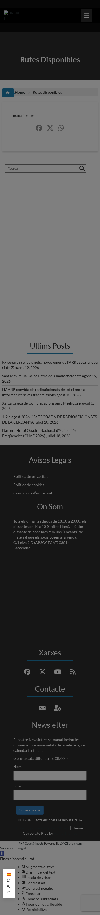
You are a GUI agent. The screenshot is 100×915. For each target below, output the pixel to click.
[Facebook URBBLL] (39, 128)
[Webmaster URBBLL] (57, 708)
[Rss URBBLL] (73, 672)
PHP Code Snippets (30, 843)
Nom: (18, 766)
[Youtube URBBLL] (57, 672)
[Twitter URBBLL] (50, 128)
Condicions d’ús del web (33, 493)
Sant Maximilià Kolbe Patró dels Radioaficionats (41, 375)
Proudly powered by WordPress (42, 828)
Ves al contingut (13, 848)
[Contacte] (42, 708)
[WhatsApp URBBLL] (61, 128)
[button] (2, 853)
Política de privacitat (30, 476)
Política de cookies (28, 484)
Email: (18, 786)
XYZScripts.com (71, 843)
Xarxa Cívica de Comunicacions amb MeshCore (41, 403)
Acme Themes (65, 833)
